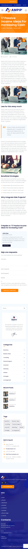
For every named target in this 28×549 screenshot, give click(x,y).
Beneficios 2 (12, 400)
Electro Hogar (5, 513)
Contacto (4, 508)
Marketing (5, 368)
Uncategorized (7, 380)
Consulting (6, 357)
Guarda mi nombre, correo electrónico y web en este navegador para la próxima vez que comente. (14, 284)
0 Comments (14, 56)
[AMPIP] (14, 10)
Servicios (4, 505)
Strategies (5, 376)
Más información (7, 486)
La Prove (4, 515)
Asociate (4, 510)
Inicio (3, 497)
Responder (6, 245)
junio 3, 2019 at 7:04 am (7, 234)
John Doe (5, 233)
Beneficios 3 (12, 393)
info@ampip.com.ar (7, 5)
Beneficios (5, 350)
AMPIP (10, 546)
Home (3, 28)
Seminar (5, 372)
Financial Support (7, 361)
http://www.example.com (12, 454)
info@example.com (11, 448)
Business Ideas (7, 353)
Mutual (3, 500)
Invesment (6, 365)
